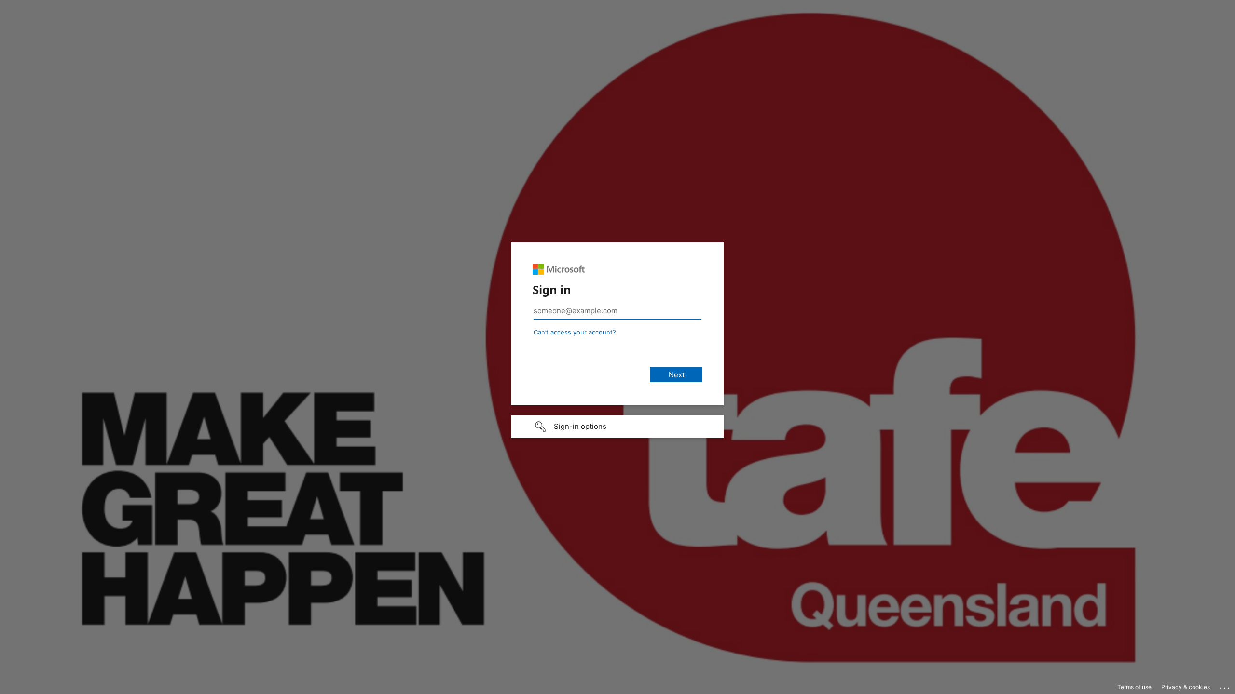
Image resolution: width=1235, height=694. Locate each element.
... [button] (1225, 686)
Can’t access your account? (575, 332)
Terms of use (1134, 687)
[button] (617, 426)
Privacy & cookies (1185, 687)
